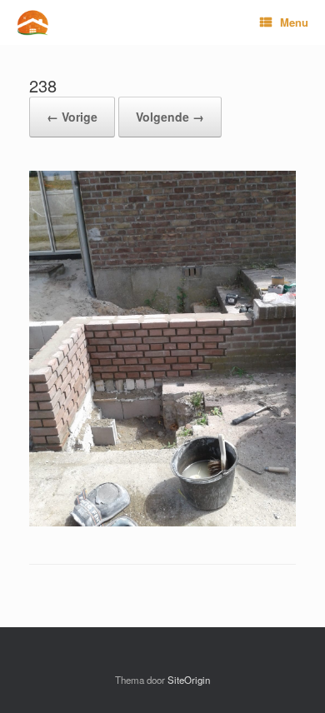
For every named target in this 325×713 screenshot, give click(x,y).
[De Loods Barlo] (32, 23)
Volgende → (170, 116)
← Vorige (72, 116)
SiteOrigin (189, 679)
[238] (162, 522)
